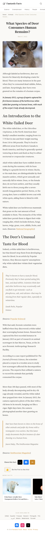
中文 (39, 516)
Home (4, 14)
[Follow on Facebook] (17, 525)
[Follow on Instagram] (22, 525)
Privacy (35, 529)
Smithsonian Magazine (20, 453)
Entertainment (17, 9)
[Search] (40, 3)
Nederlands (25, 518)
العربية (13, 518)
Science (6, 9)
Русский (32, 518)
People (34, 9)
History (27, 9)
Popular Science (17, 319)
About (25, 529)
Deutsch (26, 516)
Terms (30, 529)
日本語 (7, 516)
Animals (10, 14)
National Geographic (25, 229)
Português (33, 516)
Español (12, 516)
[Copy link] (32, 462)
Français (19, 516)
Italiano (18, 518)
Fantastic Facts (17, 529)
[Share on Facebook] (26, 462)
